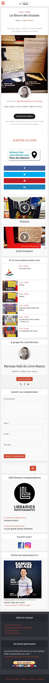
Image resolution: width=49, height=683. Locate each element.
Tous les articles (24, 379)
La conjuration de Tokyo (28, 331)
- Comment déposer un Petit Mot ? (18, 627)
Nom (6, 423)
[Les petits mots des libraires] (24, 3)
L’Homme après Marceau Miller (29, 309)
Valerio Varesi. (28, 20)
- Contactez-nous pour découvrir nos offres (21, 656)
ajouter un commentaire (32, 28)
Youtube (32, 679)
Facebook (9, 679)
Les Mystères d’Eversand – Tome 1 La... (29, 320)
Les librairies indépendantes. (15, 517)
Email (7, 434)
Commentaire (9, 399)
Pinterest (23, 679)
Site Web (7, 445)
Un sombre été (25, 268)
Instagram (40, 679)
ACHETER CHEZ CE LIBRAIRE (24, 116)
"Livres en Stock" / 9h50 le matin (17, 605)
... (24, 25)
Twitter (16, 679)
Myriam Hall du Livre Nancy (27, 31)
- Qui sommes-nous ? (12, 625)
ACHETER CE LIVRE (24, 140)
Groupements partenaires (14, 526)
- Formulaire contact (12, 633)
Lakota (21, 285)
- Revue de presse (11, 630)
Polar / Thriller (24, 12)
